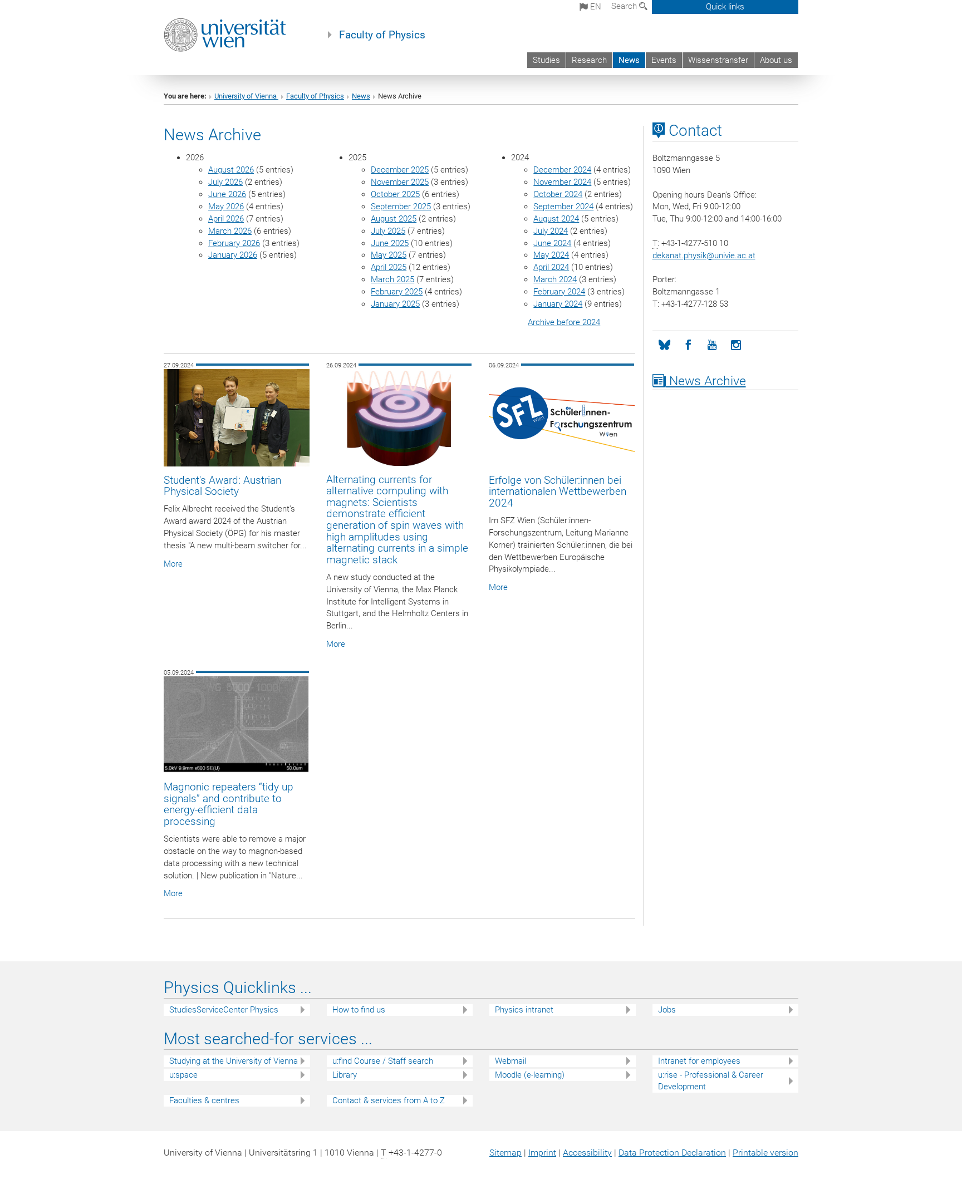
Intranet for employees (699, 1061)
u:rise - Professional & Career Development (710, 1081)
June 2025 (390, 243)
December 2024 (562, 170)
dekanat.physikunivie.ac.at (703, 255)
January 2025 (395, 304)
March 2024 (555, 279)
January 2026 (232, 255)
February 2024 (559, 292)
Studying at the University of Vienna (233, 1061)
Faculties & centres (204, 1100)
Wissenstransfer (718, 60)
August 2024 (556, 219)
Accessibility (587, 1152)
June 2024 (552, 243)
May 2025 (388, 255)
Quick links (725, 7)
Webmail (510, 1061)
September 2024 (563, 207)
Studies (546, 60)
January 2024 (557, 304)
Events (663, 60)
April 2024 (551, 267)
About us (776, 60)
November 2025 (400, 182)
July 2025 (388, 231)
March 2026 (230, 231)
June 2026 (227, 194)
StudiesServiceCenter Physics (223, 1010)
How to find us (358, 1010)
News (629, 60)
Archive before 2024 (564, 322)
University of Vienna (246, 96)
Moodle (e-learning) (530, 1075)
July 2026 (225, 182)
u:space (183, 1075)
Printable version (765, 1152)
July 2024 (550, 231)
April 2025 (388, 267)
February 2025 (397, 292)
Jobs (667, 1010)
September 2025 (401, 207)
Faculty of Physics (382, 35)
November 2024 (562, 182)
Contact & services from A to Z (388, 1100)
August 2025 (393, 219)
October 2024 (557, 194)
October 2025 (395, 194)
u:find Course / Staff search (382, 1061)
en (594, 7)
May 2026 (226, 207)
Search (625, 6)
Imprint (542, 1152)
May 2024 (551, 255)
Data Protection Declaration (672, 1152)
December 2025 (400, 170)
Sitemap (505, 1152)
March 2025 (392, 279)
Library (344, 1075)
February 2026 (234, 243)
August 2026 (231, 170)
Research (589, 60)
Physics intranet (524, 1010)
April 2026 (226, 219)
